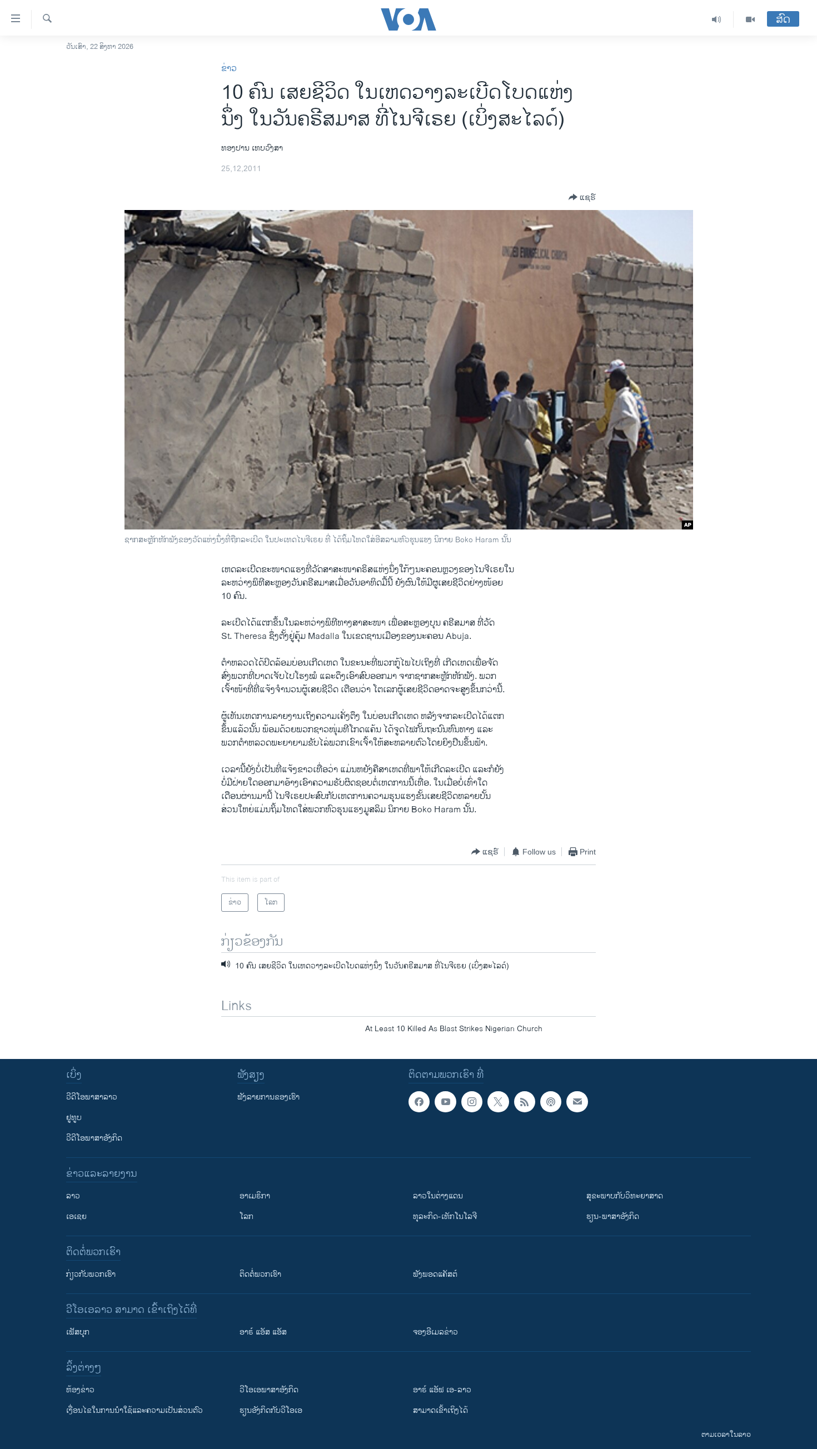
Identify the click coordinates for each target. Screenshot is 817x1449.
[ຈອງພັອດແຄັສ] (576, 1101)
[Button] (582, 197)
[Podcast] (550, 1101)
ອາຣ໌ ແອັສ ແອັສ (263, 1332)
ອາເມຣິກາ (255, 1196)
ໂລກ (246, 1216)
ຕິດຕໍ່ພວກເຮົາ (260, 1274)
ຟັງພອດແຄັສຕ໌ (435, 1274)
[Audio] (717, 19)
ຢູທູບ (74, 1117)
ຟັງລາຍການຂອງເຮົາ (268, 1097)
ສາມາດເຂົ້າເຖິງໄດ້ (440, 1410)
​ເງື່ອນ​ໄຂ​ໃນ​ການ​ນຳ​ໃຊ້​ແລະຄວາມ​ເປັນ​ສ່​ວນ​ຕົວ (134, 1410)
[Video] (750, 19)
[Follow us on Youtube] (445, 1101)
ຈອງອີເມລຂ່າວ (435, 1332)
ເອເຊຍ (76, 1216)
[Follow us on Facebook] (419, 1101)
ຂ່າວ (229, 68)
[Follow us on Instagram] (471, 1101)
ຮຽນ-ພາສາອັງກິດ (612, 1216)
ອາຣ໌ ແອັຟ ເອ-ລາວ (442, 1390)
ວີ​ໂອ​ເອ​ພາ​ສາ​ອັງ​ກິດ (269, 1390)
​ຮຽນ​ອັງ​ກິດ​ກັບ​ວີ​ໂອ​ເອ (271, 1410)
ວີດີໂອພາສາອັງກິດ (94, 1138)
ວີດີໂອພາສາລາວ (91, 1097)
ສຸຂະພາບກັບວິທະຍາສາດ (624, 1196)
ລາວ (73, 1196)
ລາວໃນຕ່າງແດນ (438, 1196)
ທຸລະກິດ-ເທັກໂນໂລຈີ (445, 1216)
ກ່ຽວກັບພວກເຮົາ (91, 1274)
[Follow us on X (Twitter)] (498, 1101)
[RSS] (524, 1101)
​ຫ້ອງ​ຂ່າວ (80, 1390)
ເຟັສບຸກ (77, 1332)
